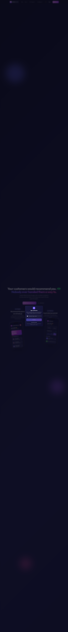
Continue (34, 319)
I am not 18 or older (34, 322)
